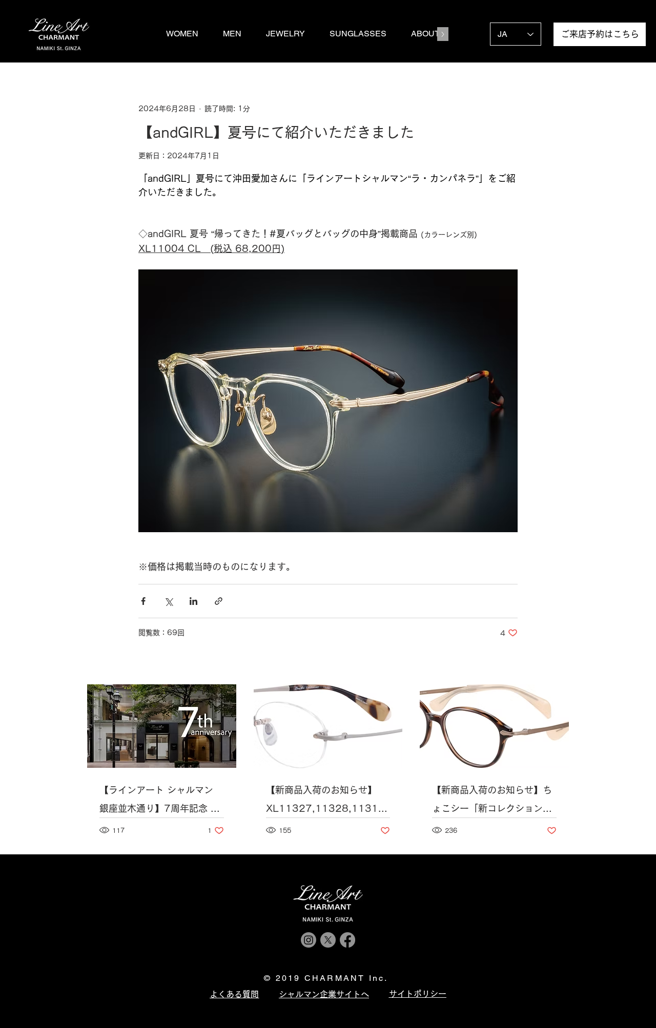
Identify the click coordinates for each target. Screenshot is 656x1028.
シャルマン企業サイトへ (324, 994)
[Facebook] (347, 940)
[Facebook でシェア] (143, 601)
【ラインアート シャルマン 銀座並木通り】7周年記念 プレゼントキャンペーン (159, 801)
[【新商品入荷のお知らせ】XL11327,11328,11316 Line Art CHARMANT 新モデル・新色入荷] (328, 726)
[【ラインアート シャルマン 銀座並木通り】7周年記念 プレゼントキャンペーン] (161, 726)
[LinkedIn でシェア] (193, 601)
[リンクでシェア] (218, 601)
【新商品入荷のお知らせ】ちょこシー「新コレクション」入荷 (492, 801)
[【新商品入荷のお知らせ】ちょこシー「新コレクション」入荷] (494, 726)
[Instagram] (308, 940)
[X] (328, 940)
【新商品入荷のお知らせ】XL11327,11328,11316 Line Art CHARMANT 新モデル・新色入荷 (325, 801)
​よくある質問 (234, 994)
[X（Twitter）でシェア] (168, 601)
